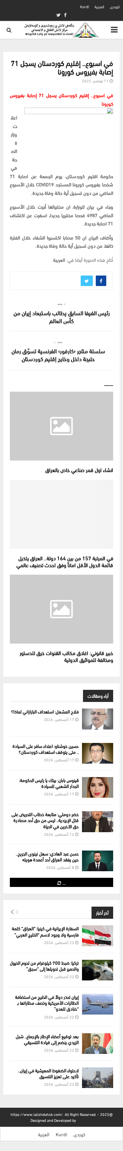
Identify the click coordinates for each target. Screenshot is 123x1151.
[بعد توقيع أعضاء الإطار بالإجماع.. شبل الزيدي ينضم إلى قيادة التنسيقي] (97, 1043)
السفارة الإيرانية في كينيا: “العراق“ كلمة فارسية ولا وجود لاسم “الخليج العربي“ (45, 931)
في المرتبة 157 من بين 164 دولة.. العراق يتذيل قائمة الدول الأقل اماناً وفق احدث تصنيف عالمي (64, 561)
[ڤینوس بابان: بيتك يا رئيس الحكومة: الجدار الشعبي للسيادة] (97, 787)
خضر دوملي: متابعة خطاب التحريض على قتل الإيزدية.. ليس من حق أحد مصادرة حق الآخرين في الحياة (45, 820)
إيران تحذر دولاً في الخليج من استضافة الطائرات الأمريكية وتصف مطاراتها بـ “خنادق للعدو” (47, 1002)
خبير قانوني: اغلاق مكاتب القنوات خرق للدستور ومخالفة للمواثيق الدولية (66, 656)
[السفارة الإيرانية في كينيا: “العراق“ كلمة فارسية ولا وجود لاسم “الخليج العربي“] (97, 935)
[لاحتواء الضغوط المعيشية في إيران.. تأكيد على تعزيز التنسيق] (97, 1077)
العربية (99, 6)
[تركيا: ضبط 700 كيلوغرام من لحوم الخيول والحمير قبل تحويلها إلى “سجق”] (97, 970)
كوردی (115, 6)
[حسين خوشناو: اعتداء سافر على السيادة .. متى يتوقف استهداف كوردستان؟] (97, 753)
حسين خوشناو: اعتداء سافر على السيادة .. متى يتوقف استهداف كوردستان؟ (45, 748)
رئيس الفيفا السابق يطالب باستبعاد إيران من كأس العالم (61, 316)
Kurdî (84, 6)
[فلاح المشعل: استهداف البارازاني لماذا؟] (97, 719)
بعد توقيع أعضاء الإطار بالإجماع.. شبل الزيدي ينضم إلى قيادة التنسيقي (47, 1039)
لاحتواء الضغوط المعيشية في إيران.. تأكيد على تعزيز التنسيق (48, 1073)
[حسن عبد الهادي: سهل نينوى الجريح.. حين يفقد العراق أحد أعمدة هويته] (97, 861)
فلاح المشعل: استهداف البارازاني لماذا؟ (45, 711)
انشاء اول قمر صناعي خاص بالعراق (79, 469)
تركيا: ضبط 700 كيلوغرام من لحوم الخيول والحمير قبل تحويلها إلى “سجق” (44, 965)
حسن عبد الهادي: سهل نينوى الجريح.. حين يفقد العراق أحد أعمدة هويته (47, 856)
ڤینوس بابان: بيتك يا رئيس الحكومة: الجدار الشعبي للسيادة (49, 782)
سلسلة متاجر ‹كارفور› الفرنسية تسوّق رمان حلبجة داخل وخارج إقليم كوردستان (58, 354)
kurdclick (84, 1120)
